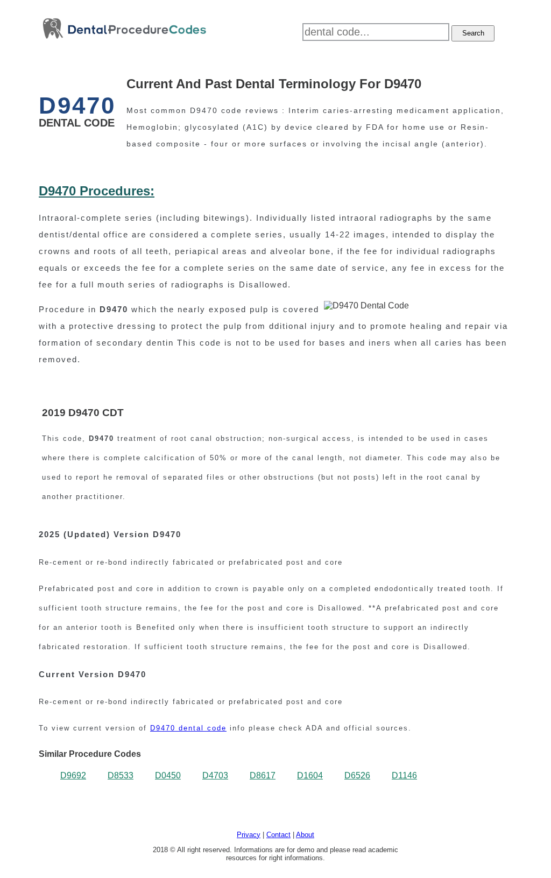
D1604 (310, 775)
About (305, 835)
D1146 (404, 775)
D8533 (120, 775)
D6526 (357, 775)
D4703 (215, 775)
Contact (278, 835)
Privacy (248, 835)
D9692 (73, 775)
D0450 (168, 775)
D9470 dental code (188, 728)
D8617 (263, 775)
